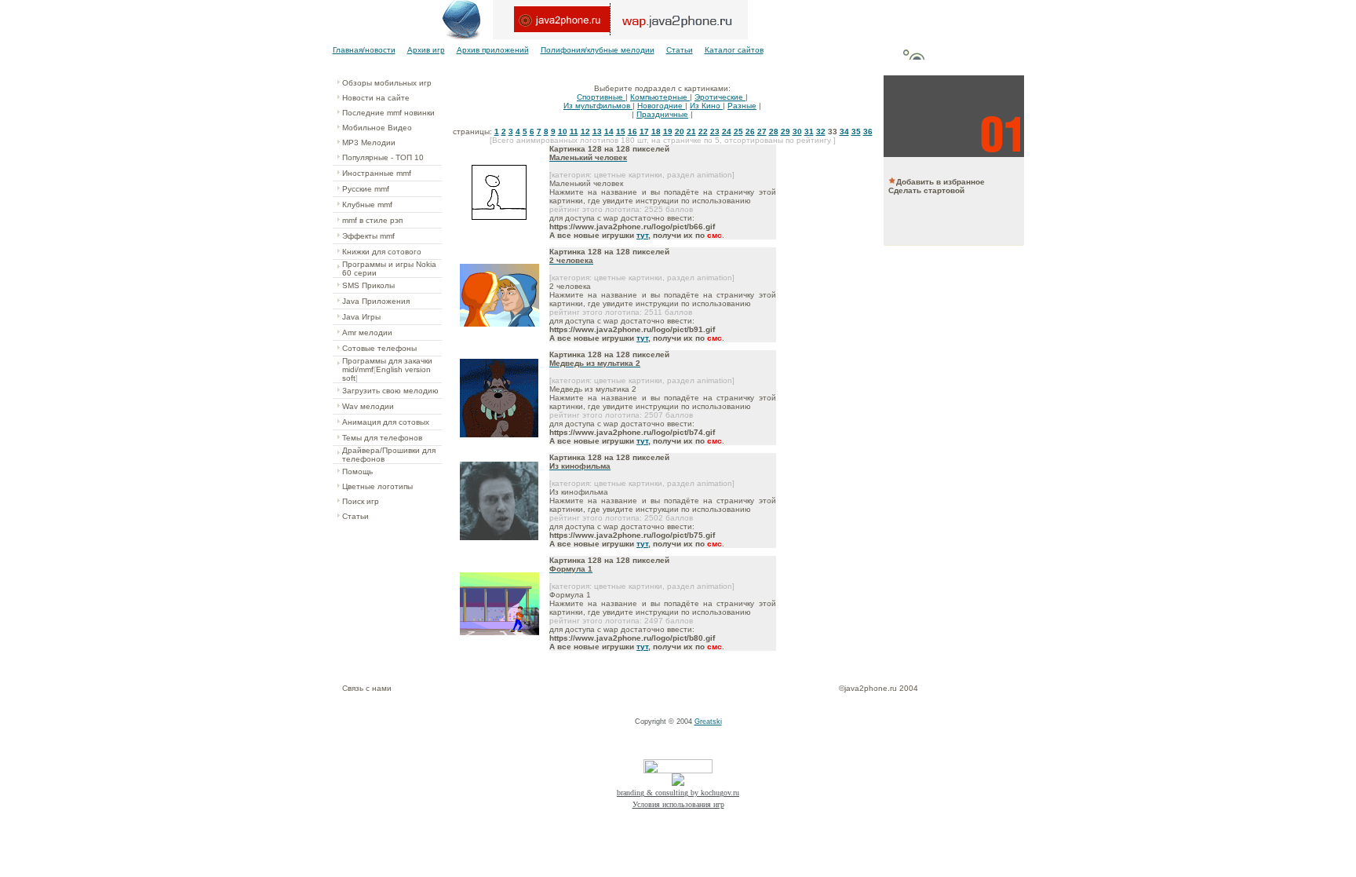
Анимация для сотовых (385, 422)
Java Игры (361, 316)
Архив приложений (493, 50)
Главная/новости (364, 50)
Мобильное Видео (377, 127)
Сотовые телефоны (379, 348)
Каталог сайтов (734, 50)
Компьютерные (660, 97)
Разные (741, 105)
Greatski (708, 721)
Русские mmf (365, 189)
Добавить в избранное (940, 181)
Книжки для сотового (381, 251)
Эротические (719, 97)
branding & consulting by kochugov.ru (678, 792)
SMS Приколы (368, 285)
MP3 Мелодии (369, 142)
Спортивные (601, 97)
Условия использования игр (678, 804)
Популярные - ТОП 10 (383, 157)
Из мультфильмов (597, 105)
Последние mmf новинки (388, 112)
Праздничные (662, 114)
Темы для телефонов (382, 437)
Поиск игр (360, 501)
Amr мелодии (367, 332)
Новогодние (661, 105)
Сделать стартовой (926, 190)
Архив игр (426, 50)
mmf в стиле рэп (372, 220)
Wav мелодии (368, 406)
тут (642, 235)
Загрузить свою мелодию (390, 390)
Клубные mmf (367, 204)
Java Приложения (376, 301)
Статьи (679, 50)
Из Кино (706, 105)
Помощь (357, 471)
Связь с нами (367, 688)
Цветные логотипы (377, 486)
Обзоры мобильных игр (387, 83)
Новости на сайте (376, 97)
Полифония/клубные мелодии (597, 50)
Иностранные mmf (376, 173)
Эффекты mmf (368, 236)
